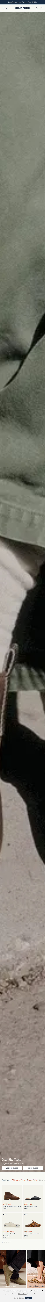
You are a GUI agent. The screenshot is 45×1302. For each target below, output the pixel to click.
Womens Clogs (12, 1168)
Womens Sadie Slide (30, 1206)
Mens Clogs (33, 1168)
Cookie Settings (19, 1298)
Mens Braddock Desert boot (12, 1206)
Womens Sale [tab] (18, 1180)
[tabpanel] (22, 1214)
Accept (28, 1298)
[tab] (2, 1242)
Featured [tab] (6, 1180)
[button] (3, 8)
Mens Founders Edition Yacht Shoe (10, 1235)
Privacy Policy (22, 1294)
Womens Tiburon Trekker (32, 1234)
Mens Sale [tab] (32, 1180)
